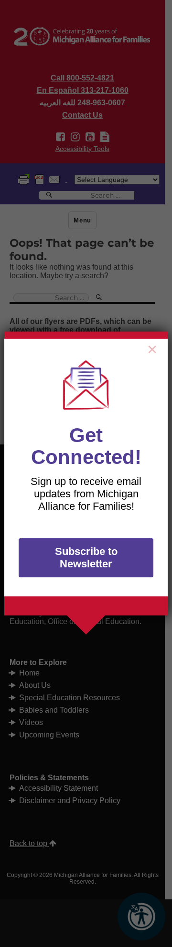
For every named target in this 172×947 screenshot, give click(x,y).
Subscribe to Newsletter (86, 557)
